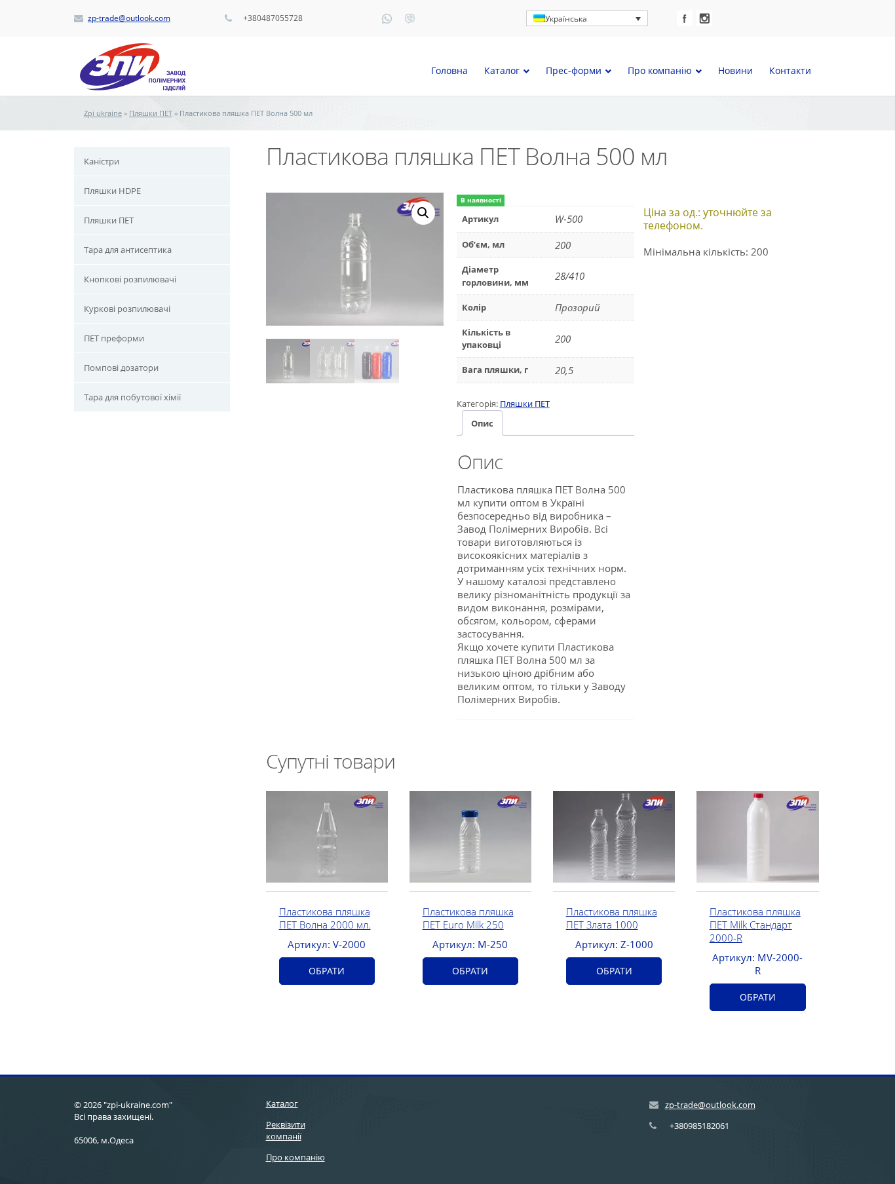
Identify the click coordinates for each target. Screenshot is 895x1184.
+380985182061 (699, 1126)
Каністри (101, 161)
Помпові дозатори (121, 367)
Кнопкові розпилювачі (130, 279)
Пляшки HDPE (112, 191)
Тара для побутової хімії (132, 397)
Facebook (685, 18)
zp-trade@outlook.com (129, 18)
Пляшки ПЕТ (150, 113)
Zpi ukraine (103, 113)
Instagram (704, 18)
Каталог (282, 1103)
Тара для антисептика (128, 250)
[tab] (482, 423)
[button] (423, 213)
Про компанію (295, 1157)
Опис (482, 423)
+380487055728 (273, 18)
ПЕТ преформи (114, 338)
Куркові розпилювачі (127, 309)
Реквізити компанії (285, 1130)
